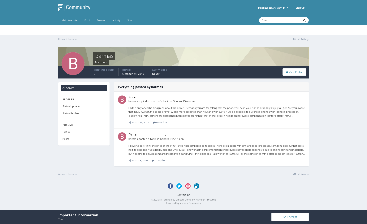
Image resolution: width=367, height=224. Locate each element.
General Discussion (184, 101)
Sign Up (300, 7)
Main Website (70, 20)
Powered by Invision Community (183, 203)
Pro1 (87, 20)
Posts (66, 139)
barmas (133, 101)
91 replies (161, 122)
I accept (291, 217)
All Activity (68, 88)
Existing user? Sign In (272, 8)
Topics (66, 131)
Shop (130, 20)
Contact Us (183, 195)
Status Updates (71, 106)
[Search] (304, 20)
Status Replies (71, 113)
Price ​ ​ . (143, 97)
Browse (101, 20)
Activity (116, 20)
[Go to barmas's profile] (122, 99)
